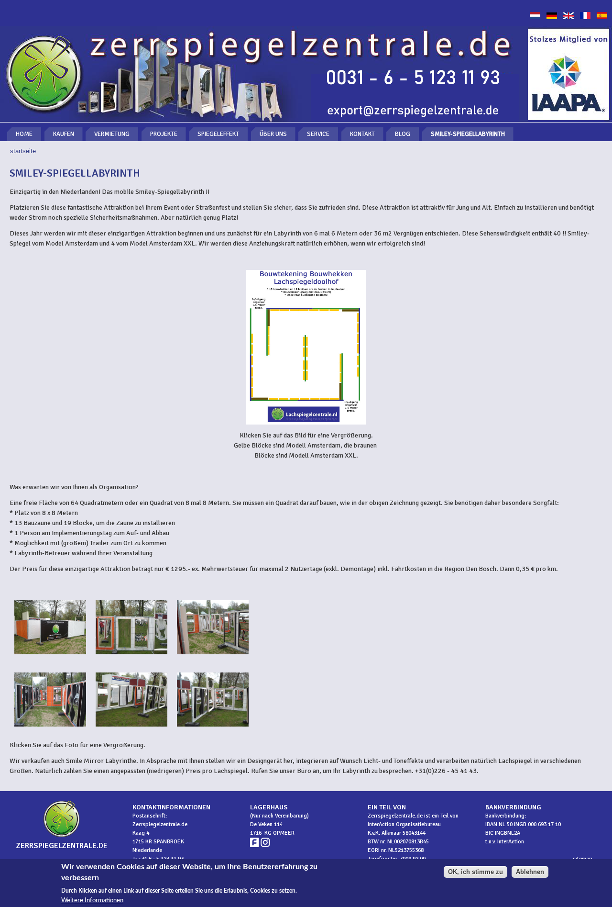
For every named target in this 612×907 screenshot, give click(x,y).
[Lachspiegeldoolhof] (535, 17)
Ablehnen (530, 871)
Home (24, 134)
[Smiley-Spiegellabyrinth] (551, 17)
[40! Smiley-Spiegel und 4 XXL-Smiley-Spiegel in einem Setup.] (131, 657)
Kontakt (362, 134)
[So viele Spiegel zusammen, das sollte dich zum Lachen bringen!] (212, 657)
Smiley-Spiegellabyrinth (468, 134)
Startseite (23, 151)
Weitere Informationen (92, 900)
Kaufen (63, 134)
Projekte (163, 134)
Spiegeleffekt (218, 134)
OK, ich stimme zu (475, 871)
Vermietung (112, 134)
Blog (402, 134)
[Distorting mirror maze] (568, 17)
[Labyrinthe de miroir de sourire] (585, 17)
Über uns (273, 134)
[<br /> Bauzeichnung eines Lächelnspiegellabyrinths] (306, 347)
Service (318, 134)
